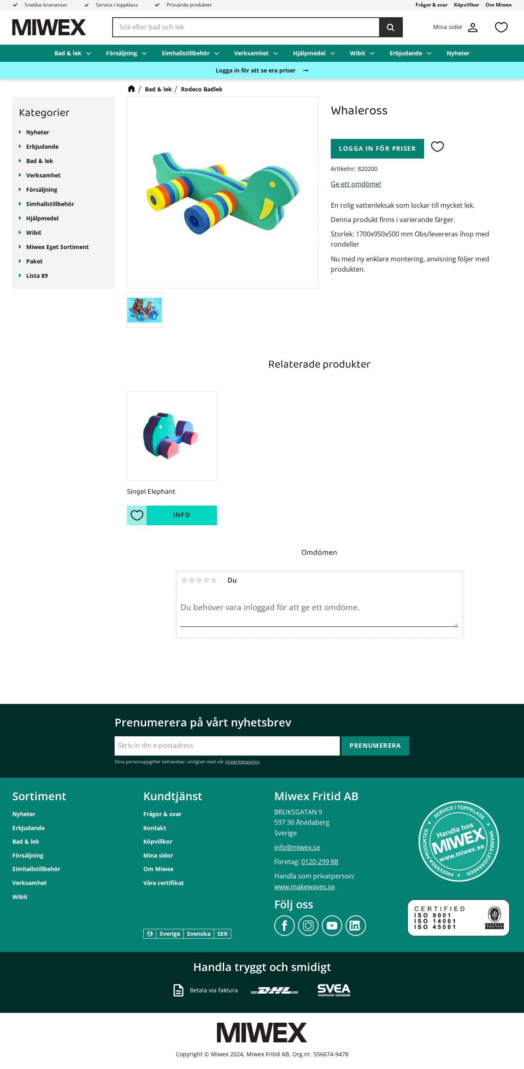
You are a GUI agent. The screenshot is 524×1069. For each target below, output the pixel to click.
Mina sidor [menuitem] (158, 855)
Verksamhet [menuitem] (251, 53)
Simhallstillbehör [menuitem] (186, 53)
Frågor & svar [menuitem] (431, 4)
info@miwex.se (297, 847)
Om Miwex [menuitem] (499, 4)
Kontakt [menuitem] (154, 828)
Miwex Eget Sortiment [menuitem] (57, 247)
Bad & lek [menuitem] (67, 53)
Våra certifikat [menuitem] (163, 883)
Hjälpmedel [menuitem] (309, 53)
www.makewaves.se (304, 886)
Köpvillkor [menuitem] (466, 4)
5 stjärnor (213, 580)
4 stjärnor (206, 580)
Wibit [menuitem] (357, 53)
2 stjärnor (191, 580)
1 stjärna (184, 580)
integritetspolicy (242, 761)
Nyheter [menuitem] (458, 53)
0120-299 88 (319, 861)
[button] (501, 27)
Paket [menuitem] (34, 261)
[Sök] (390, 27)
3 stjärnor (199, 580)
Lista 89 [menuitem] (37, 275)
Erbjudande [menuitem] (406, 53)
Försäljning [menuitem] (121, 53)
